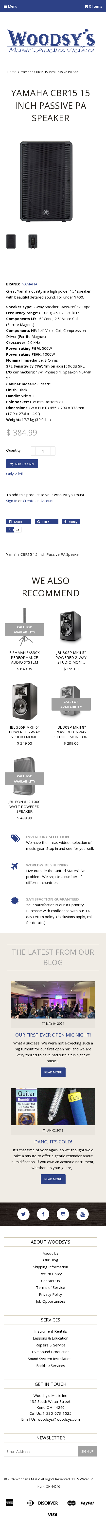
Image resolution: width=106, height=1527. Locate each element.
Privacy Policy (50, 1294)
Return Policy (50, 1273)
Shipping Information (50, 1266)
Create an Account (38, 500)
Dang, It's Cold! (53, 1141)
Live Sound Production (51, 1351)
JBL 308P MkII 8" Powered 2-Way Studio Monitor (71, 732)
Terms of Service (50, 1287)
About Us (50, 1253)
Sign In (11, 500)
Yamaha (29, 283)
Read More (53, 1072)
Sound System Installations (50, 1358)
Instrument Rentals (50, 1331)
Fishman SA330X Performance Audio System (24, 657)
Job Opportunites (50, 1301)
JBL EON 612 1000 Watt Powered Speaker (24, 806)
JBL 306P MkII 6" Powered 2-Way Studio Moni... (24, 732)
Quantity (13, 450)
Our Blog (50, 1259)
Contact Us (50, 1280)
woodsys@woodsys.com (58, 1419)
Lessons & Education (50, 1338)
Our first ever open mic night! (53, 1035)
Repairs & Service (50, 1344)
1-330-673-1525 (57, 1413)
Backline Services (50, 1365)
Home (11, 71)
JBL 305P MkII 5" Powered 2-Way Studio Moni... (71, 657)
